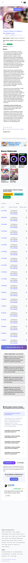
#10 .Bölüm (4, 285)
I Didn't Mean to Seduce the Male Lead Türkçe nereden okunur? (12, 442)
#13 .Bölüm (4, 265)
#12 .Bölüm (4, 272)
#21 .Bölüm (4, 210)
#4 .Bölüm (3, 326)
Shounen (20, 540)
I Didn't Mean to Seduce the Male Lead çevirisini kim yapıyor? (12, 448)
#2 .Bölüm (3, 340)
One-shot (6, 538)
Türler (18, 554)
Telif (12, 556)
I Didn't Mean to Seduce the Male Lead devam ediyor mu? (12, 431)
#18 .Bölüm (4, 231)
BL (11, 532)
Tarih (3, 544)
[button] (21, 2)
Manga (23, 536)
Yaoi (12, 544)
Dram (10, 534)
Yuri (19, 544)
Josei (9, 536)
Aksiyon (3, 532)
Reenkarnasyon (19, 538)
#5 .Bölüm (3, 319)
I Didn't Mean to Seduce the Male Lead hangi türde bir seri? (12, 436)
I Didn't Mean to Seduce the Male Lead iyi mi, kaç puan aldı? (12, 453)
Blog (21, 554)
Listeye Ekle (17, 9)
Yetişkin (15, 544)
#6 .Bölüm (3, 313)
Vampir (9, 544)
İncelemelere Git (8, 194)
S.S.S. (9, 556)
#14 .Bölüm (4, 258)
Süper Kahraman (21, 542)
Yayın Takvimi (14, 554)
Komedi (13, 536)
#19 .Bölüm (4, 224)
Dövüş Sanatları (5, 534)
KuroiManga (10, 46)
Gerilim (17, 534)
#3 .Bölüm (3, 333)
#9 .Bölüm (3, 292)
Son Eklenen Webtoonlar (7, 551)
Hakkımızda (4, 556)
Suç (16, 542)
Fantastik (14, 534)
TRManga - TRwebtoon (11, 559)
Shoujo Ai (16, 540)
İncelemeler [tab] (10, 462)
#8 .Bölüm (3, 299)
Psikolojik (14, 538)
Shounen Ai (4, 542)
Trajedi (5, 544)
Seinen (7, 540)
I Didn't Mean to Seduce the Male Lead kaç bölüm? (12, 414)
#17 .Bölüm (4, 238)
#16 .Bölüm (4, 244)
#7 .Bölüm (3, 306)
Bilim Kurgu (8, 532)
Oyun (10, 538)
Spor (14, 542)
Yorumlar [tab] (21, 462)
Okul (3, 538)
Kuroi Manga (14, 212)
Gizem (21, 534)
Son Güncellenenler (6, 554)
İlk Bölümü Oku (18, 194)
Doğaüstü (18, 532)
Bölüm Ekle (7, 197)
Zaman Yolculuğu (5, 546)
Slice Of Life (9, 542)
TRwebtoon (14, 210)
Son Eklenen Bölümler (17, 551)
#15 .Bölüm (4, 251)
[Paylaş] (24, 9)
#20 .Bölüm (4, 217)
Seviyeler (21, 129)
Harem (3, 536)
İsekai (6, 536)
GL (24, 534)
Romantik (4, 540)
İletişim (14, 556)
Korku (16, 536)
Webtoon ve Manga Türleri (8, 529)
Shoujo (11, 540)
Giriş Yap (15, 479)
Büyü (14, 532)
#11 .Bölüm (4, 278)
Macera (20, 536)
